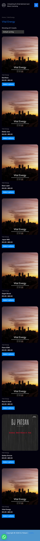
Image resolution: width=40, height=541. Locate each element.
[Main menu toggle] (36, 5)
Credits (31, 533)
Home (4, 17)
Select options (8, 84)
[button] (4, 537)
